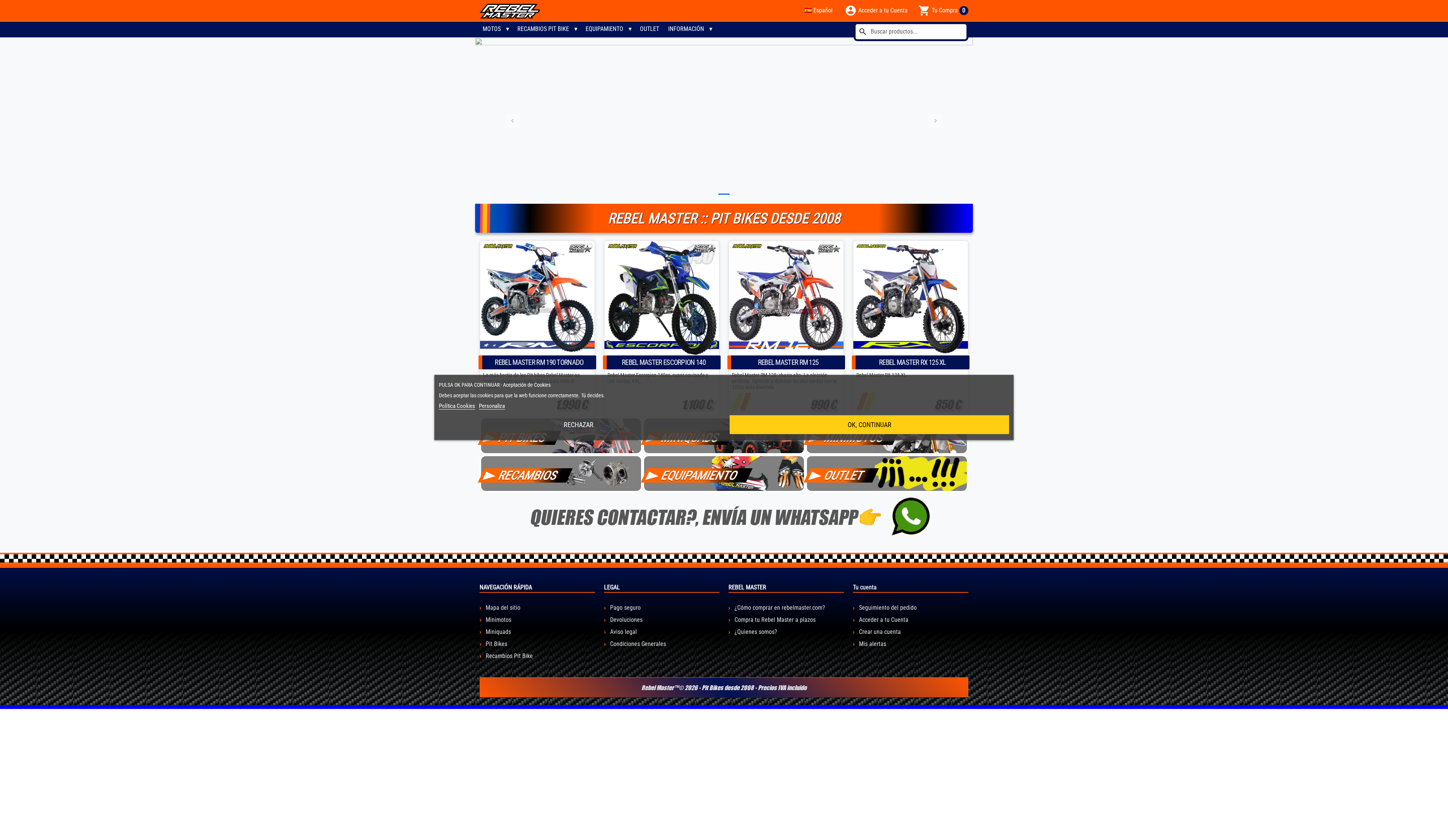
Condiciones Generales (637, 643)
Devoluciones (626, 619)
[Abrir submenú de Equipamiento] (630, 29)
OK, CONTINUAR (869, 425)
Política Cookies (457, 406)
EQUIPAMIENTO (700, 475)
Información (686, 28)
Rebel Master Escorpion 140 (664, 362)
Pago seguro (625, 607)
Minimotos (497, 619)
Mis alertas (871, 643)
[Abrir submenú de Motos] (507, 29)
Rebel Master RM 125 (788, 362)
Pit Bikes (495, 643)
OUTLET (649, 28)
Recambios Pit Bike (543, 28)
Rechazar (579, 425)
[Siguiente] (935, 121)
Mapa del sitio (502, 607)
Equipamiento (604, 28)
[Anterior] (512, 121)
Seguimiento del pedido (887, 607)
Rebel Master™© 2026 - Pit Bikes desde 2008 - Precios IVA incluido (724, 687)
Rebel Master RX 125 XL (912, 362)
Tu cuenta (865, 587)
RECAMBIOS (528, 475)
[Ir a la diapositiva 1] (724, 194)
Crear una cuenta (879, 631)
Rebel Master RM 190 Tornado (539, 362)
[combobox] (911, 31)
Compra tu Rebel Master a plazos (774, 619)
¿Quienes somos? (755, 631)
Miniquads (497, 631)
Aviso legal (623, 631)
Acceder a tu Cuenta (882, 619)
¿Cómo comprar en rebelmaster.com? (779, 607)
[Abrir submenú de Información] (711, 29)
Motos (492, 28)
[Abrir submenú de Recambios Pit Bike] (576, 29)
